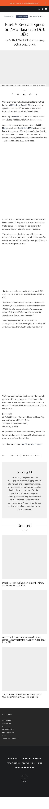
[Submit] (30, 94)
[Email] (36, 94)
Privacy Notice (7, 729)
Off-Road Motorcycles (32, 455)
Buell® (15, 116)
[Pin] (24, 94)
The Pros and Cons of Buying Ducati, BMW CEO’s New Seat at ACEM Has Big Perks (21, 695)
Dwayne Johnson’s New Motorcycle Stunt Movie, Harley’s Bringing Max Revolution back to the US (23, 639)
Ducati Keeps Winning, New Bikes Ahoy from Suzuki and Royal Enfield (23, 584)
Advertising (6, 720)
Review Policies (8, 732)
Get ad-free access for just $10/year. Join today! (24, 3)
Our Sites (5, 726)
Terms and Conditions (10, 739)
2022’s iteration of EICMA (21, 105)
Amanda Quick (9, 16)
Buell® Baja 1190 (25, 128)
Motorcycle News (22, 16)
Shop (4, 735)
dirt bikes (15, 455)
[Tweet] (18, 94)
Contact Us (6, 723)
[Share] (12, 94)
